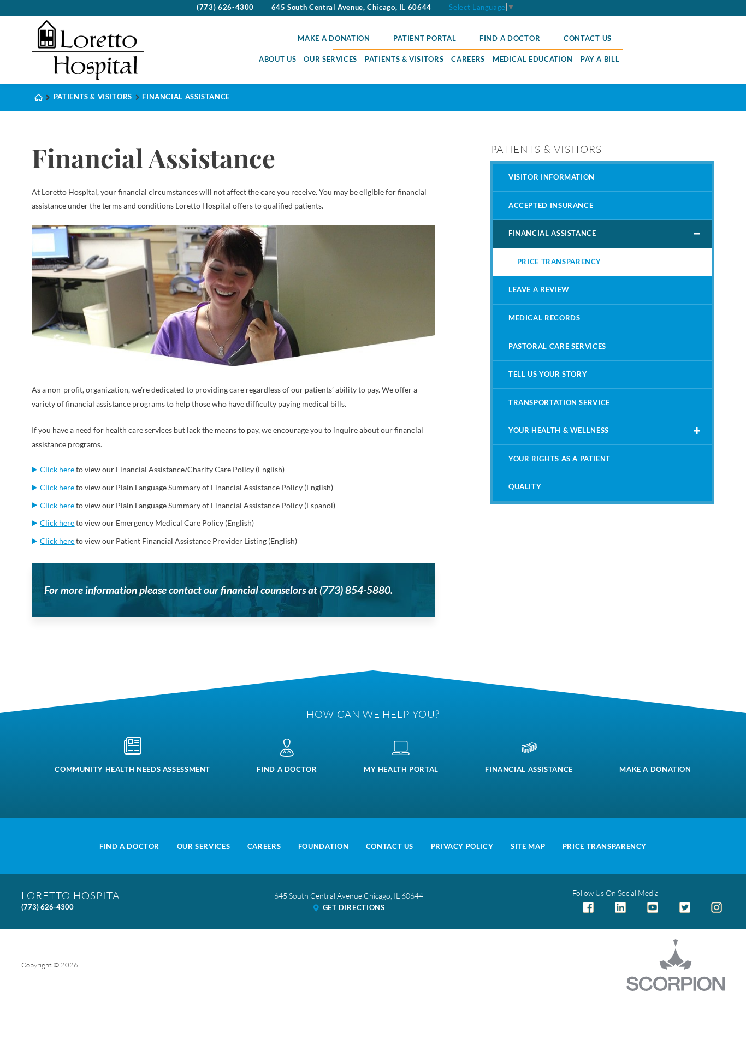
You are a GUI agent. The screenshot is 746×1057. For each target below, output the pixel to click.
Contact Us (588, 38)
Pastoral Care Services (557, 346)
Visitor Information (551, 177)
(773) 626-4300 (225, 7)
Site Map (528, 846)
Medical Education (533, 59)
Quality (524, 487)
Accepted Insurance (550, 205)
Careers (467, 59)
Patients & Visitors (404, 59)
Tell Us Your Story (547, 374)
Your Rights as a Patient (559, 459)
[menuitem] (277, 59)
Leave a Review (539, 290)
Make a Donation (334, 38)
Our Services (330, 59)
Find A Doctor (129, 846)
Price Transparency (559, 262)
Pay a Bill (600, 59)
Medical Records (544, 318)
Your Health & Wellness (558, 430)
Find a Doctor (509, 38)
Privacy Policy (462, 846)
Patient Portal (424, 38)
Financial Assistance (552, 233)
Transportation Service (559, 403)
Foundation (323, 846)
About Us (277, 59)
